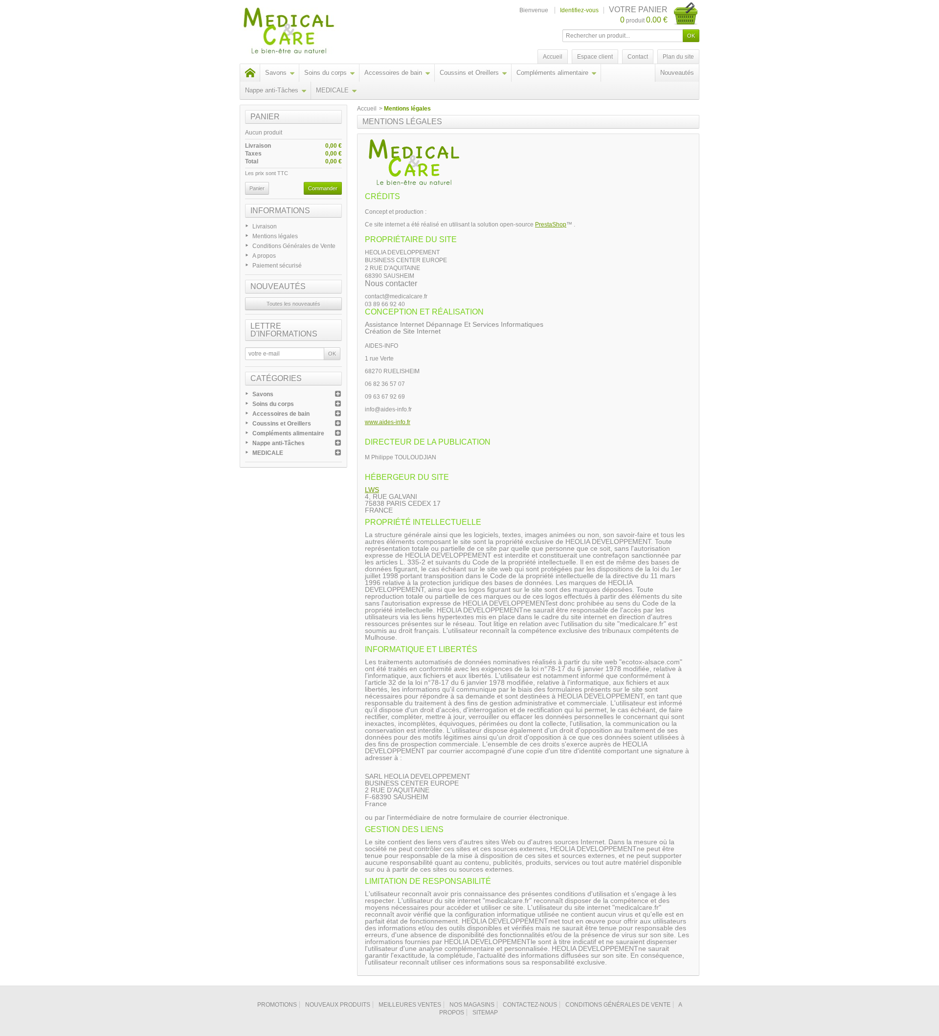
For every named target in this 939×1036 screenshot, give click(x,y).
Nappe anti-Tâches (271, 90)
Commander (322, 188)
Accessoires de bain (393, 72)
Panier (265, 117)
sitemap (485, 1012)
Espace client (595, 56)
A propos (264, 255)
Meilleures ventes (410, 1004)
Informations (280, 210)
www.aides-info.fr (387, 422)
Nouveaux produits (337, 1004)
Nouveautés (677, 72)
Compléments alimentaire (552, 72)
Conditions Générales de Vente (293, 246)
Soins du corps (325, 72)
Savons (276, 72)
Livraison (264, 226)
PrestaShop (550, 224)
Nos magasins (471, 1004)
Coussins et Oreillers (469, 72)
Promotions (277, 1004)
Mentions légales (275, 236)
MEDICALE (332, 90)
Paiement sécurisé (277, 265)
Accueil (367, 108)
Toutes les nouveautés (293, 304)
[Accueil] (250, 73)
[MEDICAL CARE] (309, 31)
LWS (372, 490)
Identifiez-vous (579, 10)
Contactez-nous (530, 1004)
